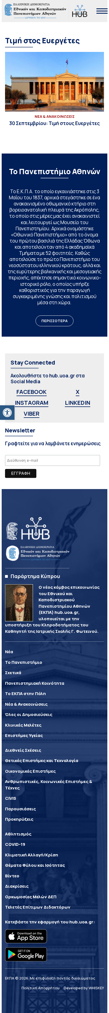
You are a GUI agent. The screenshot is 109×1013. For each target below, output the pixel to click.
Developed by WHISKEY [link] (84, 987)
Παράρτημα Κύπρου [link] (35, 576)
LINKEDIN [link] (77, 402)
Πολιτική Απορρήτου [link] (41, 987)
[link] (7, 412)
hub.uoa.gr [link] (81, 922)
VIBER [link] (31, 413)
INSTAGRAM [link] (31, 402)
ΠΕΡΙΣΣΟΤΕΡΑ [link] (54, 320)
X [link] (77, 392)
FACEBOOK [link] (31, 392)
